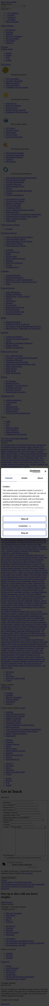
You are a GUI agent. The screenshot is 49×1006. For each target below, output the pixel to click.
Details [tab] (24, 478)
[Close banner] (45, 471)
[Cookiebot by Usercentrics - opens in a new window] (30, 471)
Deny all (24, 533)
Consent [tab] (8, 478)
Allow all (24, 519)
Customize (23, 526)
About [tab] (40, 478)
